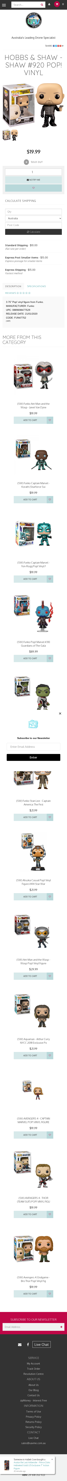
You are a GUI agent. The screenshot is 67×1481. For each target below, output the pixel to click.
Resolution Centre (34, 1373)
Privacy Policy (33, 1416)
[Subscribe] (60, 1327)
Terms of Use (33, 1411)
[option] (33, 105)
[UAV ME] (33, 20)
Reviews (11, 293)
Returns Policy (34, 1421)
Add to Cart (30, 420)
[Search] (42, 4)
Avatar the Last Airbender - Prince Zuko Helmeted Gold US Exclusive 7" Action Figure (32, 1465)
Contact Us (33, 1395)
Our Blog (34, 1390)
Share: (49, 46)
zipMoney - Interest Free (33, 1400)
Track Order (33, 1368)
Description (13, 286)
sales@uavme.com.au (33, 1443)
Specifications (36, 286)
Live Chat (41, 1344)
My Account (33, 1363)
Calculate (34, 231)
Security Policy (33, 1427)
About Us (34, 1384)
